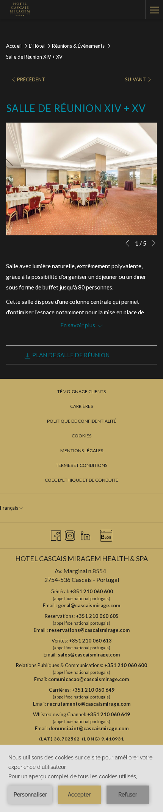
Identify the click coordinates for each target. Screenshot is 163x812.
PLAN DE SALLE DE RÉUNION (70, 355)
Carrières (81, 406)
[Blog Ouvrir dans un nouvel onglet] (106, 534)
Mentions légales (81, 450)
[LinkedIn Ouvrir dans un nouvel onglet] (85, 534)
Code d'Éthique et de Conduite (81, 480)
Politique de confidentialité (81, 421)
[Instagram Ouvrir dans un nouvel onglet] (70, 534)
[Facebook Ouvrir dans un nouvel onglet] (56, 534)
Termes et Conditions (81, 465)
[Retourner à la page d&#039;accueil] (19, 9)
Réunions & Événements (79, 46)
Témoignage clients (81, 391)
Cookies (81, 436)
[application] (81, 778)
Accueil (14, 46)
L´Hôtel (37, 46)
